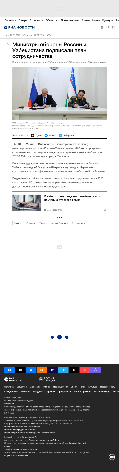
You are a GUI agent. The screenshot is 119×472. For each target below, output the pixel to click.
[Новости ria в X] (74, 370)
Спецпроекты (11, 391)
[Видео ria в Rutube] (52, 370)
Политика (9, 386)
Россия (17, 223)
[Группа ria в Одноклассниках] (42, 370)
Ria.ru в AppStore (82, 391)
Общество (22, 386)
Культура (92, 386)
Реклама (25, 391)
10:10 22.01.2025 (12, 35)
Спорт (74, 386)
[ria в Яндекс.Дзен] (20, 370)
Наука (82, 386)
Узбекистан (30, 223)
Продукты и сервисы (44, 391)
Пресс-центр (64, 391)
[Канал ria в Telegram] (63, 370)
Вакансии (9, 403)
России (93, 163)
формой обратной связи (16, 455)
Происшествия (60, 386)
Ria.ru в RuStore (102, 391)
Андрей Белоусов (38, 167)
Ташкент (100, 171)
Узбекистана (20, 167)
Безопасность (78, 223)
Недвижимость (107, 386)
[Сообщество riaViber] (95, 370)
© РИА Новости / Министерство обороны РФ (30, 123)
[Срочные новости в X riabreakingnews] (85, 370)
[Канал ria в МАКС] (9, 370)
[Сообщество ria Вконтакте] (31, 370)
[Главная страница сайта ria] (18, 27)
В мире (46, 386)
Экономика (35, 386)
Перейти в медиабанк (58, 123)
